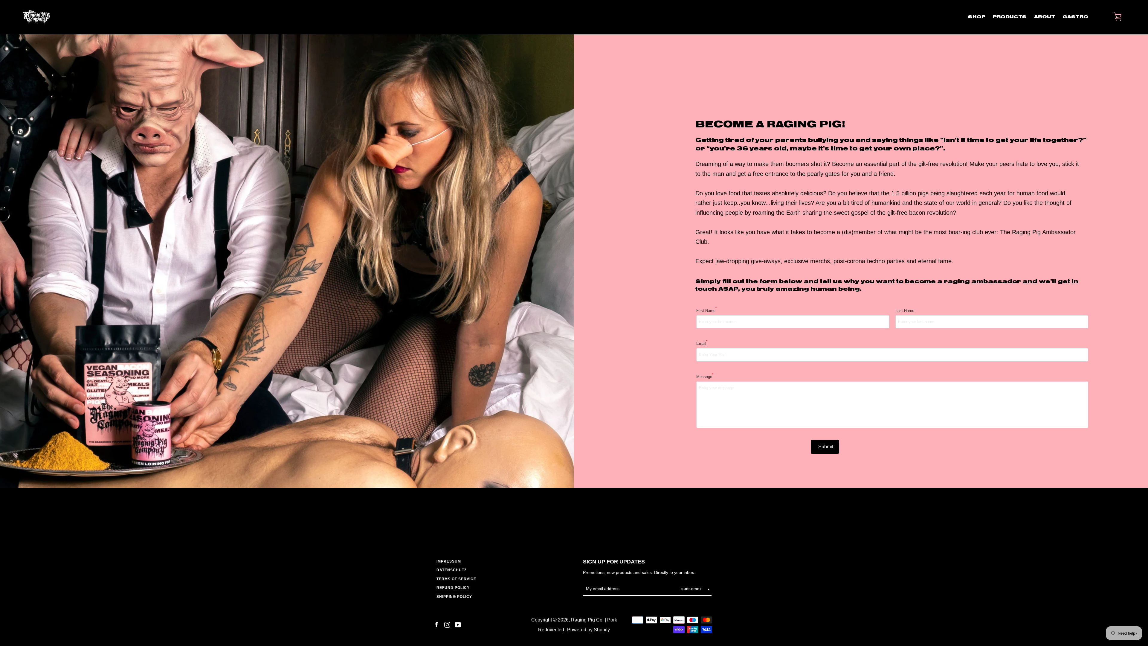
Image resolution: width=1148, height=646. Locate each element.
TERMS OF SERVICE (456, 579)
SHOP (976, 17)
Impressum (448, 561)
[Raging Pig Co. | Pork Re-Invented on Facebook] (436, 624)
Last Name (904, 310)
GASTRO (1075, 17)
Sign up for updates (614, 562)
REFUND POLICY (453, 588)
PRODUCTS (1010, 17)
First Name (706, 310)
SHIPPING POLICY (454, 597)
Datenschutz (451, 570)
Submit (825, 446)
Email (701, 343)
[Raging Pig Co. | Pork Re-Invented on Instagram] (447, 624)
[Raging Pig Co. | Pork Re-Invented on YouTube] (458, 624)
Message (704, 376)
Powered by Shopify (588, 629)
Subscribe (692, 589)
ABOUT (1044, 17)
